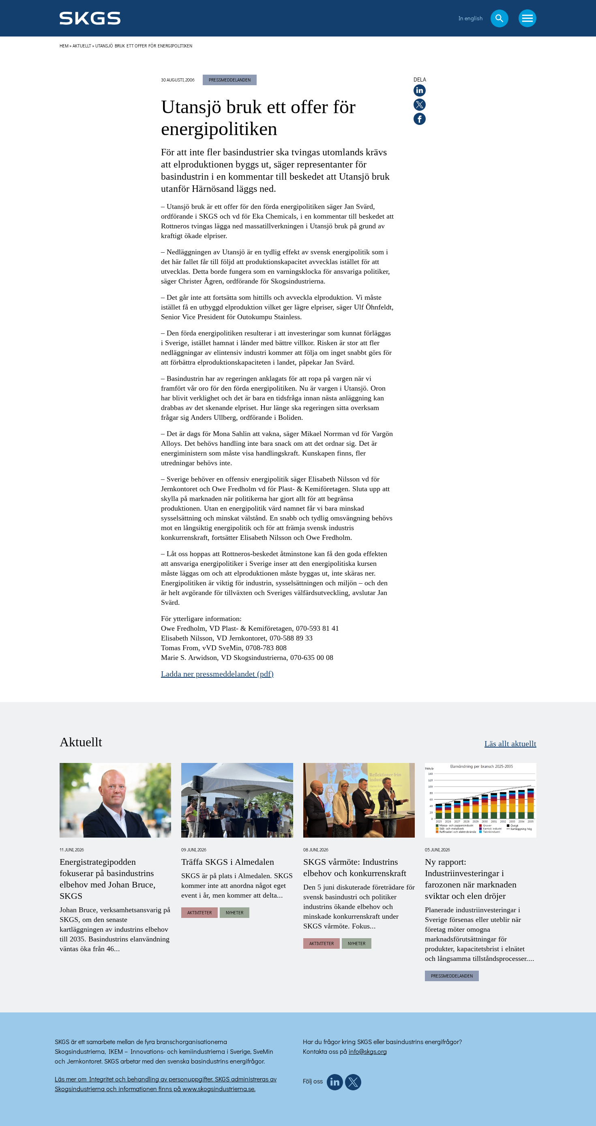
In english (470, 18)
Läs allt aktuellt (510, 743)
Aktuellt (82, 46)
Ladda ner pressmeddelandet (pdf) (217, 674)
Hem (64, 46)
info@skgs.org (368, 1051)
